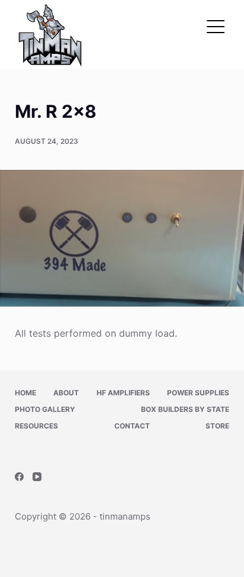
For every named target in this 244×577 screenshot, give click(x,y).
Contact (132, 425)
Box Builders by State (185, 409)
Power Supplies (198, 392)
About (66, 392)
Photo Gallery (45, 409)
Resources (36, 425)
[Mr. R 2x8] (122, 238)
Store (217, 425)
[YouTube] (37, 476)
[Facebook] (19, 476)
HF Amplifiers (123, 392)
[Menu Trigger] (215, 27)
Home (25, 392)
